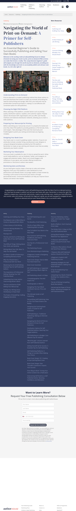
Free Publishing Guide (26, 505)
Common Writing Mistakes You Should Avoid (57, 52)
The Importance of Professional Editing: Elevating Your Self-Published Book (13, 274)
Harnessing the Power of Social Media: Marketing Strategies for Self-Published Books (61, 289)
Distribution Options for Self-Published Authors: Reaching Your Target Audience (37, 330)
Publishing (18, 14)
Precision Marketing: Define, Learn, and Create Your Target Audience (60, 219)
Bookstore (56, 5)
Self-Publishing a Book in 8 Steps (37, 275)
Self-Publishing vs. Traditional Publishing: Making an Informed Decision (37, 316)
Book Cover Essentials (34, 265)
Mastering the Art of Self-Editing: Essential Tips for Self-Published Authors (13, 267)
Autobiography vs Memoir (35, 284)
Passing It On (7, 234)
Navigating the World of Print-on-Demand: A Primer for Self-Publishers (37, 323)
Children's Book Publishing (32, 6)
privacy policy (49, 441)
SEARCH (65, 1)
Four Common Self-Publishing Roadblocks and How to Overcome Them (36, 238)
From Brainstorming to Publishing (37, 251)
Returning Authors (42, 6)
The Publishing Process (34, 248)
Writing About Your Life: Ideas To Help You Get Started (58, 114)
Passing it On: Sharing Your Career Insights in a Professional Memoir (58, 67)
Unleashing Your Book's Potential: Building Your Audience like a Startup (61, 277)
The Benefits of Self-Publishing (36, 222)
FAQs (40, 510)
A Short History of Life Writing (12, 225)
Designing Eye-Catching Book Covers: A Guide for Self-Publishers (36, 308)
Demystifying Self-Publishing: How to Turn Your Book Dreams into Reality (38, 301)
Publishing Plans (23, 6)
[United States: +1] (23, 416)
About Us (49, 6)
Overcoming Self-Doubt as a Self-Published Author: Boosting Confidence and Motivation (37, 378)
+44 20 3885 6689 (57, 1)
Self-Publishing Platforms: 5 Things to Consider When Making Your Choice (37, 353)
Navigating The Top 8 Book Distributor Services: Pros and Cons (36, 289)
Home (6, 14)
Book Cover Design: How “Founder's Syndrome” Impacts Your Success (36, 365)
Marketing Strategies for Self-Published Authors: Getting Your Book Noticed (61, 264)
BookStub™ (59, 510)
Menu (68, 6)
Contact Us (41, 508)
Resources (11, 14)
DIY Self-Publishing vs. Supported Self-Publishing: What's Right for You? (37, 270)
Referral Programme (62, 505)
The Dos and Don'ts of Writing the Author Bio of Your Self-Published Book (57, 84)
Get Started (35, 201)
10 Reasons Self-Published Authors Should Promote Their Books (60, 242)
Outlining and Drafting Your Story (13, 217)
